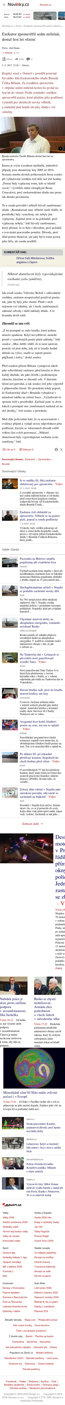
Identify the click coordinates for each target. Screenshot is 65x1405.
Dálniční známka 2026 (46, 1292)
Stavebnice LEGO (13, 1358)
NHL (5, 1276)
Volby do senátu (11, 1236)
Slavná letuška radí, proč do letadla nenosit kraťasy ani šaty (41, 691)
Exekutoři (30, 459)
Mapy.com (30, 1319)
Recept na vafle (42, 1271)
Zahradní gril (40, 1347)
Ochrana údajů (50, 1384)
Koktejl (23, 733)
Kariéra (44, 1381)
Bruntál (6, 464)
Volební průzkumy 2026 (15, 1222)
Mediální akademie (14, 1384)
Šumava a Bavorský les (15, 1297)
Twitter (22, 1381)
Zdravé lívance (42, 1262)
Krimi (22, 666)
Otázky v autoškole (44, 1306)
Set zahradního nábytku (18, 1347)
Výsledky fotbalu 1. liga (15, 1257)
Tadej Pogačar (42, 1231)
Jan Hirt (38, 1226)
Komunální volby (11, 1240)
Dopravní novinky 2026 (46, 1297)
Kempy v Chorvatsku (13, 1288)
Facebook (11, 1381)
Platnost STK (41, 1311)
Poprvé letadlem (11, 1292)
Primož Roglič (41, 1236)
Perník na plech (42, 1276)
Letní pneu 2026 (43, 1288)
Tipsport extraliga (12, 1262)
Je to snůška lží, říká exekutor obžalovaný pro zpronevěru (38, 482)
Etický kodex (33, 1384)
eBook (9, 59)
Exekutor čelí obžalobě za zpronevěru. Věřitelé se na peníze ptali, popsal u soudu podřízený (40, 515)
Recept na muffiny (44, 1257)
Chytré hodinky (46, 1363)
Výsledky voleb (10, 1226)
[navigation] (4, 4)
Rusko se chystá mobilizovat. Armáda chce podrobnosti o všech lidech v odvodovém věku (47, 1009)
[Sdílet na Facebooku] (56, 449)
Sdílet (21, 59)
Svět (22, 595)
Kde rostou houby (22, 1325)
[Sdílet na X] (61, 449)
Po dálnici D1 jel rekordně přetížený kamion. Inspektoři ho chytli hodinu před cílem (39, 757)
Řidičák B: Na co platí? (46, 1302)
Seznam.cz (45, 4)
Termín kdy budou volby (15, 1231)
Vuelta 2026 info (42, 1217)
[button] (32, 135)
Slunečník (32, 1341)
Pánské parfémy (31, 1369)
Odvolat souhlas (18, 1388)
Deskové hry (15, 1363)
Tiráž (53, 1381)
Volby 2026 (8, 1217)
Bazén (29, 1336)
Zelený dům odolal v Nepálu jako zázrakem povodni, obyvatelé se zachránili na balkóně (40, 793)
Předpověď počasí (48, 1319)
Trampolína (18, 1341)
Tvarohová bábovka (44, 1266)
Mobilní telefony (44, 1352)
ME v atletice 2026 (12, 1266)
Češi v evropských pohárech (31, 1330)
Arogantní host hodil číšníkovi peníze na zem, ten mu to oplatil (39, 723)
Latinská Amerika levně (15, 1306)
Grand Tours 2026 (44, 1240)
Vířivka (53, 1347)
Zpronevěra (44, 459)
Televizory (30, 1363)
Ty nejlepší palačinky (45, 1252)
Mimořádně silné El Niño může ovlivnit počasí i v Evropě (30, 1094)
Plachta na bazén (44, 1336)
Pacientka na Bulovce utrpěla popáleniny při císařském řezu (38, 560)
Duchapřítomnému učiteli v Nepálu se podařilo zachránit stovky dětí (41, 589)
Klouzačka (45, 1341)
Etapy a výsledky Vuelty (46, 1222)
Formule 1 (8, 1271)
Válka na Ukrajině (28, 631)
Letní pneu (52, 1358)
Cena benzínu (41, 1325)
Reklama (33, 1381)
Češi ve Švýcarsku (12, 1302)
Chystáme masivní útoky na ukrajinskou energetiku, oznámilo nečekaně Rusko (40, 622)
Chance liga (9, 1252)
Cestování (25, 698)
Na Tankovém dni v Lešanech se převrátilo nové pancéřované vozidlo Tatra (39, 658)
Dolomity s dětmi (11, 1311)
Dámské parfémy (35, 1358)
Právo (5, 48)
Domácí (23, 566)
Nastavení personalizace (42, 1388)
